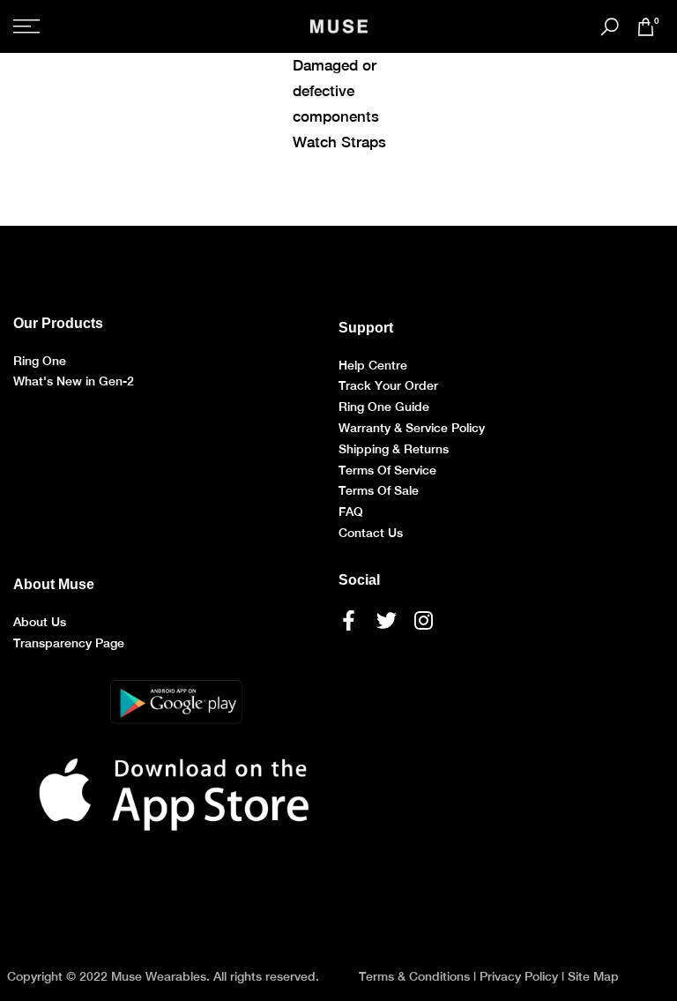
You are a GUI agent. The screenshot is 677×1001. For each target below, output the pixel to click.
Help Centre (372, 365)
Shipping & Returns (393, 449)
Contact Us (370, 533)
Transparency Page (68, 643)
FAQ (350, 511)
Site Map (593, 976)
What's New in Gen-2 (73, 381)
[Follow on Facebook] (348, 621)
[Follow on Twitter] (386, 621)
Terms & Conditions (414, 976)
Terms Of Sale (378, 490)
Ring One (39, 361)
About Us (39, 622)
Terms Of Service (387, 470)
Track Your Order (388, 385)
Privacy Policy (519, 976)
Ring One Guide (383, 407)
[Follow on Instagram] (423, 621)
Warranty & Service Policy (411, 428)
